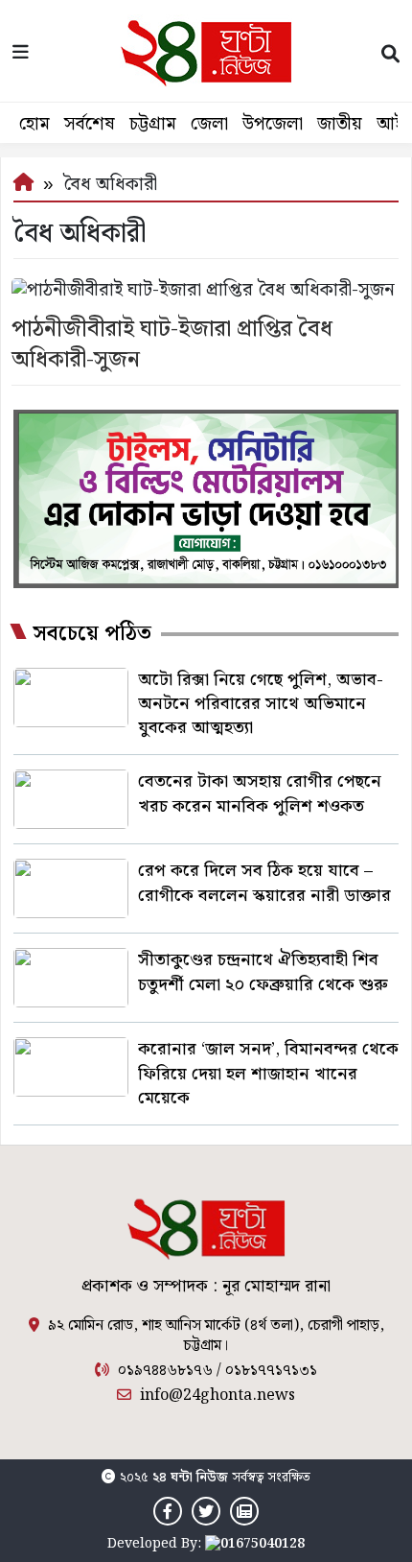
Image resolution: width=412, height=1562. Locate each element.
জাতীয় (339, 124)
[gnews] (244, 1511)
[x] (206, 1511)
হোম (34, 124)
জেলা (209, 124)
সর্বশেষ (89, 124)
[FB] (167, 1511)
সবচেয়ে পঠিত (92, 634)
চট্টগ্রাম (152, 124)
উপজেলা (272, 124)
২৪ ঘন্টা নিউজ (190, 1477)
